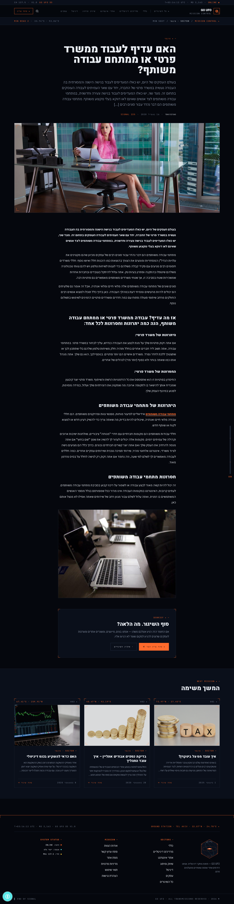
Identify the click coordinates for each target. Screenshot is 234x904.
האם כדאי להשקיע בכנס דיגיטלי (51, 756)
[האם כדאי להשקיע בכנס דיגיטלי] (47, 725)
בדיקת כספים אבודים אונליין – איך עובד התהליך (119, 758)
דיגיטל (75, 11)
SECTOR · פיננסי (179, 21)
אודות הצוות (111, 845)
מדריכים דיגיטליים (129, 11)
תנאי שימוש (111, 869)
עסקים (64, 11)
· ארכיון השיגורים (123, 646)
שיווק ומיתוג (89, 11)
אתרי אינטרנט (107, 11)
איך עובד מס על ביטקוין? (197, 756)
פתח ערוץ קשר (109, 851)
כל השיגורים (166, 881)
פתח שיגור (166, 782)
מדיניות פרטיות (109, 863)
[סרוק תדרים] (37, 11)
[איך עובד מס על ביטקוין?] (187, 725)
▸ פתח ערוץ (23, 11)
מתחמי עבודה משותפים (161, 414)
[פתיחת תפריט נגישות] (7, 896)
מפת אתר (112, 857)
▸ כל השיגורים (162, 11)
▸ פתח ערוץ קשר (156, 646)
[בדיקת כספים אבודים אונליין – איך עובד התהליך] (117, 725)
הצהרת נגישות (110, 875)
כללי (145, 11)
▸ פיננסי (169, 38)
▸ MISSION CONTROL (207, 21)
